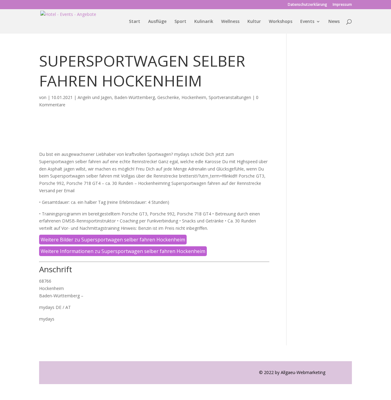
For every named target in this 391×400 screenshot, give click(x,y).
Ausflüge (157, 21)
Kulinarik (203, 21)
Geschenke (168, 97)
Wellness (230, 21)
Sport (180, 21)
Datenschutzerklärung (307, 5)
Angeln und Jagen (95, 97)
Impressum (342, 5)
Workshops (280, 21)
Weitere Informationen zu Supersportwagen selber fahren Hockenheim (123, 251)
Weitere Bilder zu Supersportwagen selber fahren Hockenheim (113, 239)
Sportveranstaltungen (230, 97)
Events (307, 21)
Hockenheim (193, 97)
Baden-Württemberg (134, 97)
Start (134, 21)
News (334, 21)
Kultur (254, 21)
